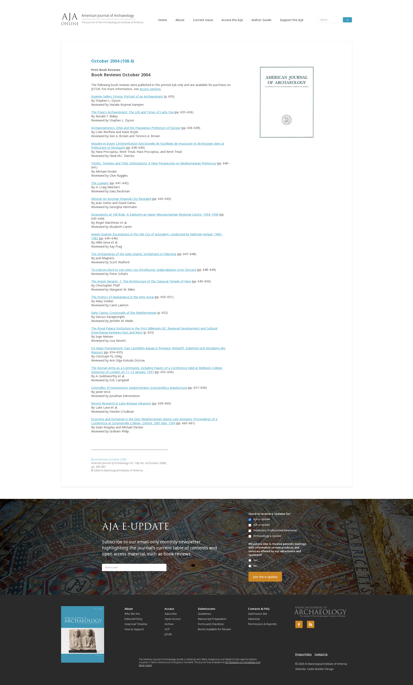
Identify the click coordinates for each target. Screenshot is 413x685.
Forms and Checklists (211, 624)
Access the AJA (232, 20)
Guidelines (204, 614)
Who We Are (132, 614)
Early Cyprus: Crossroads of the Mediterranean (124, 313)
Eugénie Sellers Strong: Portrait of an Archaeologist (127, 96)
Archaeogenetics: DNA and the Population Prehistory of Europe (135, 128)
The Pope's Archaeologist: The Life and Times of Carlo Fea (132, 112)
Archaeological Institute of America (326, 664)
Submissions (206, 609)
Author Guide (261, 20)
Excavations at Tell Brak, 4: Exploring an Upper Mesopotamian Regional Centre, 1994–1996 (155, 214)
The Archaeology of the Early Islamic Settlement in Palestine (133, 254)
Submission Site (257, 614)
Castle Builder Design (320, 669)
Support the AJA (291, 20)
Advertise (254, 619)
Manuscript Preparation (212, 619)
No (255, 566)
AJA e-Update (261, 519)
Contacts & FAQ (258, 609)
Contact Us (321, 654)
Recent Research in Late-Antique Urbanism (121, 403)
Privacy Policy (303, 654)
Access (169, 609)
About (180, 20)
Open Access (173, 619)
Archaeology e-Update (267, 536)
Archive (169, 624)
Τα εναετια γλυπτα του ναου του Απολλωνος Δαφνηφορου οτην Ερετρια (143, 270)
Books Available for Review (214, 629)
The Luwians (100, 183)
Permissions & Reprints (262, 624)
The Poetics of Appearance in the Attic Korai (122, 297)
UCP (167, 629)
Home (162, 20)
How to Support (134, 629)
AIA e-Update (261, 525)
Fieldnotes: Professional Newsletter (275, 530)
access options (150, 89)
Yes (255, 560)
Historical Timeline (136, 624)
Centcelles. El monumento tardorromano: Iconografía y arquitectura (139, 388)
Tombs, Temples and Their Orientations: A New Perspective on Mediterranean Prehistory (153, 163)
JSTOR (168, 634)
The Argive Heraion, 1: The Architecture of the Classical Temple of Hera (141, 281)
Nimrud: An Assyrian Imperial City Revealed (121, 199)
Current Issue (203, 20)
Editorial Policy (133, 619)
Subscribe (171, 614)
